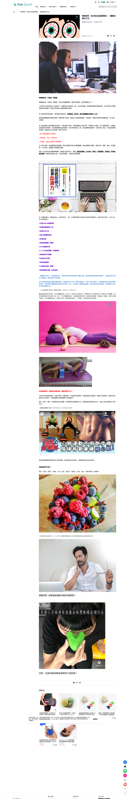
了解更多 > (31, 720)
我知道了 (95, 719)
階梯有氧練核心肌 (57, 408)
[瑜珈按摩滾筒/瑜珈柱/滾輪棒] (77, 352)
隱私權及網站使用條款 (44, 719)
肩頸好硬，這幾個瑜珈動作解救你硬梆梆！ (57, 595)
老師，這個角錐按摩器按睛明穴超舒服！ (58, 673)
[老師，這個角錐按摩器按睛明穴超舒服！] (72, 668)
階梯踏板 (65, 408)
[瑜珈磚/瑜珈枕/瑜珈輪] (65, 386)
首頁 (14, 12)
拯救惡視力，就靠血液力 (69, 290)
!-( (62, 408)
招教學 (70, 408)
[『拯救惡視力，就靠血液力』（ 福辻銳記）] (77, 211)
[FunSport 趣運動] (22, 5)
